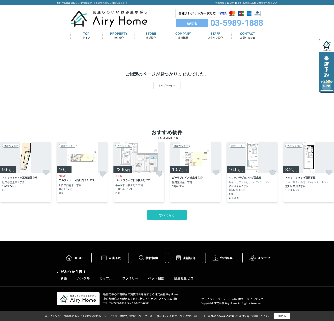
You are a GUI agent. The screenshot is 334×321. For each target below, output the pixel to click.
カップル (106, 278)
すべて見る (167, 215)
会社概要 (226, 258)
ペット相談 (156, 278)
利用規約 (237, 299)
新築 (64, 278)
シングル (83, 278)
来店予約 (114, 258)
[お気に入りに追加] (46, 172)
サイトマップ (255, 299)
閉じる (282, 316)
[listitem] (82, 172)
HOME (78, 258)
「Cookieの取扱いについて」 (231, 316)
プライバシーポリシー (214, 299)
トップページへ (167, 85)
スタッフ (263, 258)
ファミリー (130, 278)
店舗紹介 (189, 258)
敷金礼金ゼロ (183, 278)
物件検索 (152, 258)
